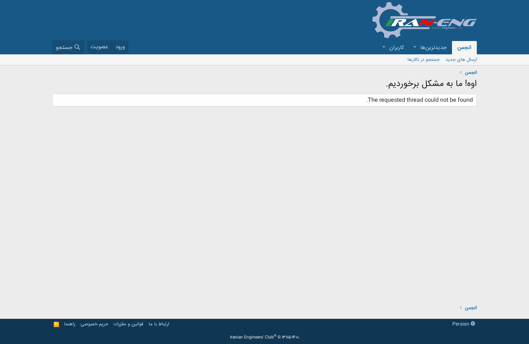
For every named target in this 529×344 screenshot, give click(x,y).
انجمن (464, 47)
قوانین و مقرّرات (128, 324)
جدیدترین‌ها (433, 47)
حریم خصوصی (94, 324)
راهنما (69, 324)
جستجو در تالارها (423, 60)
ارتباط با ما (159, 324)
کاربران (396, 47)
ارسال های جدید (461, 60)
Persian (461, 324)
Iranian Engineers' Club (264, 337)
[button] (415, 47)
